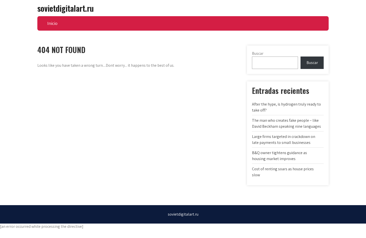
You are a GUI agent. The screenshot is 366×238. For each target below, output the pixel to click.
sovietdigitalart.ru (65, 8)
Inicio (52, 23)
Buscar (257, 53)
